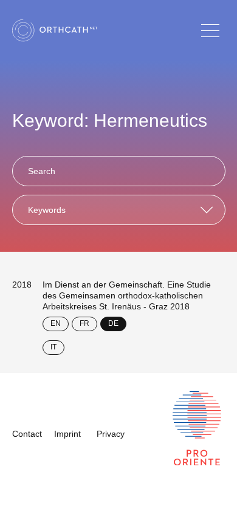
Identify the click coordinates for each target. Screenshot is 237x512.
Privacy (111, 434)
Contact (27, 434)
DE (113, 323)
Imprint (67, 434)
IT (53, 347)
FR (84, 323)
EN (55, 323)
